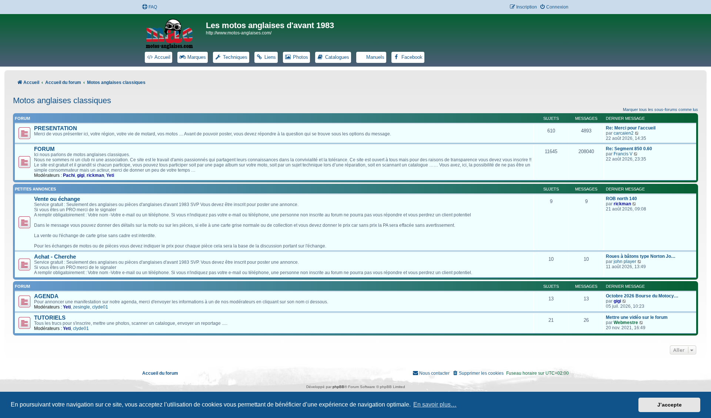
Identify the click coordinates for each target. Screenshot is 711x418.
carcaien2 (624, 133)
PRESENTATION (55, 128)
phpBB (338, 387)
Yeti (110, 175)
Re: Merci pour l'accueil (630, 128)
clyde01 (100, 307)
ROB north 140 (621, 198)
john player (625, 261)
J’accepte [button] (669, 405)
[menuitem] (149, 7)
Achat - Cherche (55, 257)
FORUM (44, 149)
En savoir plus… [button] (435, 404)
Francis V (623, 153)
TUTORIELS (50, 318)
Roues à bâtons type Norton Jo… (640, 256)
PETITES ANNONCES (35, 189)
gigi (80, 175)
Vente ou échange (57, 199)
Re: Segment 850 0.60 (629, 148)
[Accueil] (174, 32)
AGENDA (46, 296)
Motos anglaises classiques (62, 100)
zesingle (81, 307)
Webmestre (626, 322)
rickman (95, 175)
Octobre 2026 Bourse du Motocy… (642, 296)
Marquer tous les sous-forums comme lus (660, 109)
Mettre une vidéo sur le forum (637, 317)
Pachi (69, 175)
